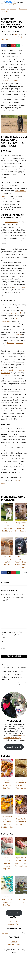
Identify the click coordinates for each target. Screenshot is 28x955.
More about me (13, 747)
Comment (5, 604)
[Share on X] (9, 45)
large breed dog (11, 80)
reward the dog (19, 287)
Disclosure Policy (14, 924)
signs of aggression (14, 335)
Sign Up (5, 933)
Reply (22, 684)
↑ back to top (14, 913)
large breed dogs (11, 222)
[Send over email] (18, 45)
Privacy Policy (14, 921)
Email (3, 648)
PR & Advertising (14, 944)
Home (3, 9)
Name (4, 641)
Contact (14, 942)
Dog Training (12, 9)
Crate (3, 196)
